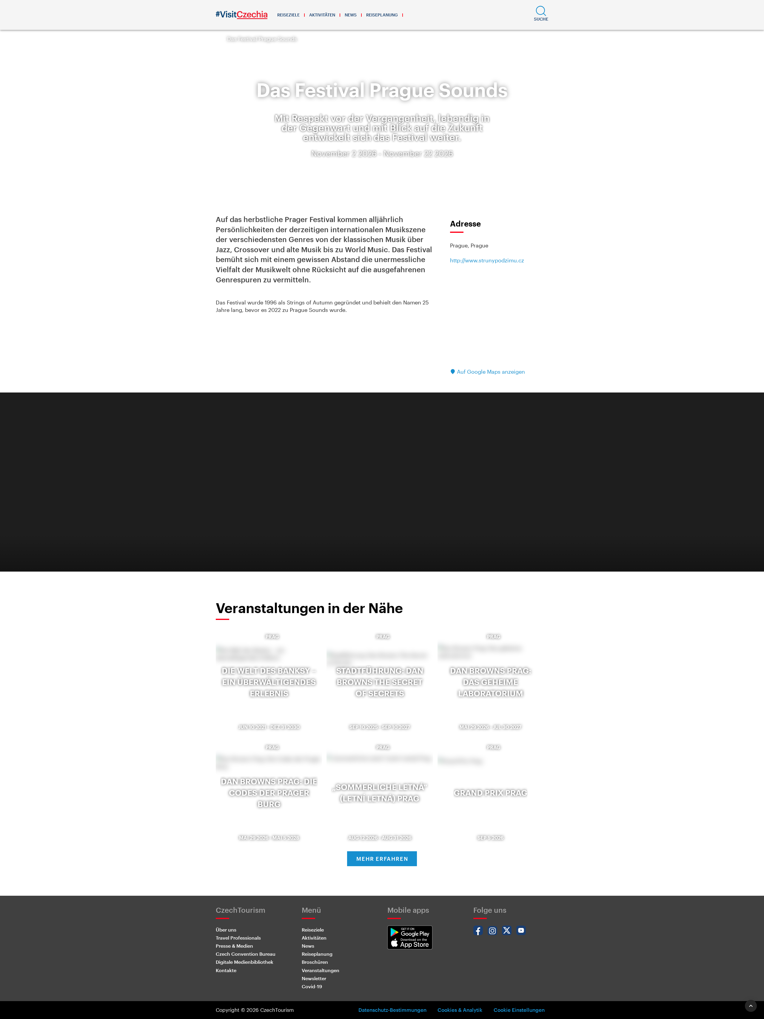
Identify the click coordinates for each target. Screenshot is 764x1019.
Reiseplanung (382, 14)
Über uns (226, 929)
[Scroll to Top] (751, 1006)
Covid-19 (312, 986)
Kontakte (226, 970)
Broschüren (315, 962)
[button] (541, 15)
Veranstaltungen (320, 970)
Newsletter (314, 978)
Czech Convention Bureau (245, 954)
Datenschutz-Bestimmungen (392, 1010)
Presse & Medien (234, 946)
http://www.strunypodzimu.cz (487, 260)
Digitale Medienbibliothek (244, 962)
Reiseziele (288, 14)
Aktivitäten (322, 14)
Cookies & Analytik (460, 1010)
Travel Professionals (238, 938)
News (351, 14)
